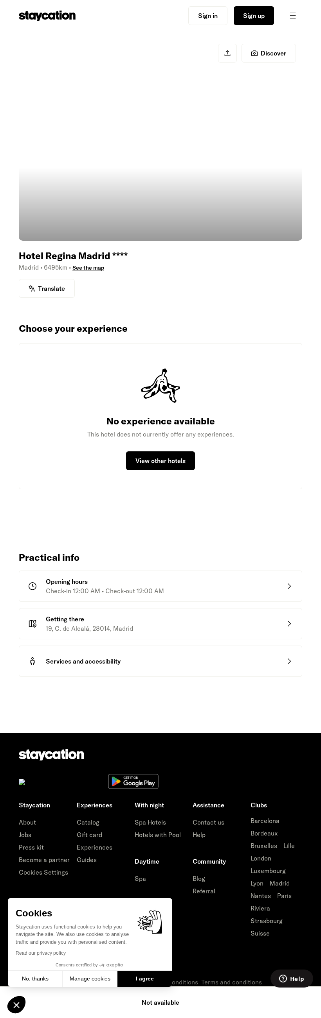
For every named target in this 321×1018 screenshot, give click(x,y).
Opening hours (67, 581)
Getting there (65, 619)
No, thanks (35, 978)
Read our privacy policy (41, 953)
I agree (145, 978)
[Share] (227, 53)
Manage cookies (90, 978)
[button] (16, 1004)
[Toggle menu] (292, 15)
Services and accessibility (83, 661)
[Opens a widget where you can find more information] (291, 979)
